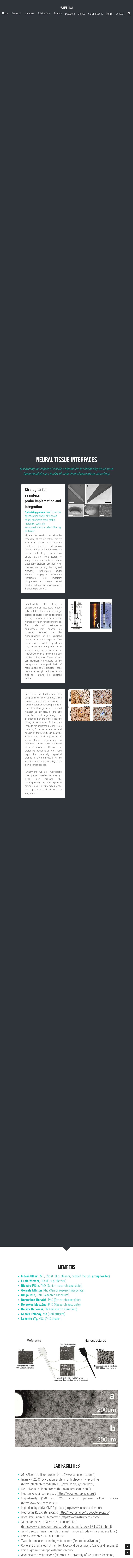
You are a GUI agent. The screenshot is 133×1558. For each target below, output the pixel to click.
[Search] (129, 13)
